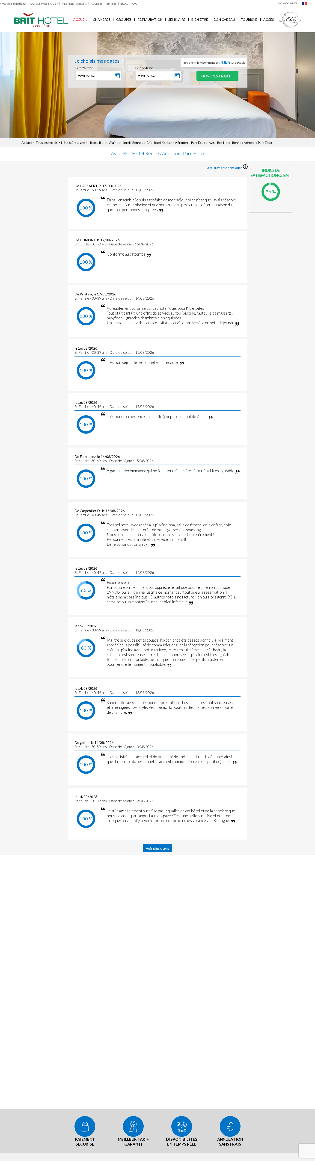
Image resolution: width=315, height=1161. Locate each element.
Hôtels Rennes (132, 142)
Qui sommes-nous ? (44, 3)
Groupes (124, 19)
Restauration (150, 19)
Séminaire (177, 19)
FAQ (134, 3)
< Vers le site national (13, 3)
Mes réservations (74, 3)
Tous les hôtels (47, 142)
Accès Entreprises (103, 3)
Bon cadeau (224, 19)
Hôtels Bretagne (73, 142)
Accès (268, 19)
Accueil (80, 19)
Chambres (101, 19)
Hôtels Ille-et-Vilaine (103, 142)
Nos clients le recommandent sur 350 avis (214, 62)
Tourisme (249, 19)
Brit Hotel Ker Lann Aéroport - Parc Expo (176, 142)
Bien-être (199, 19)
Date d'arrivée (84, 68)
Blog (124, 3)
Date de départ (144, 68)
